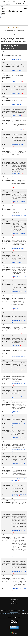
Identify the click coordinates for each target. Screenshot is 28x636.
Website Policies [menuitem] (14, 599)
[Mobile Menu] (25, 9)
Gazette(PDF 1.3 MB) (16, 81)
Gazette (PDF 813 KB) (16, 104)
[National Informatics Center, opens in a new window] (14, 627)
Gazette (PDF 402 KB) (16, 59)
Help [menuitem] (14, 601)
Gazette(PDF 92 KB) (16, 70)
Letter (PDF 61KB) (15, 345)
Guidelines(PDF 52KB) (16, 157)
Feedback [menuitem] (14, 606)
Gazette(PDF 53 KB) (16, 262)
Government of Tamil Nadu (20, 4)
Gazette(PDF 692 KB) (16, 93)
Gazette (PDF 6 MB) (16, 333)
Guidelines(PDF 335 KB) (17, 129)
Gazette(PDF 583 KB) (16, 173)
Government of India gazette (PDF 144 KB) (18, 479)
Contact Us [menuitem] (14, 603)
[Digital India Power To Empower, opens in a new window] (14, 633)
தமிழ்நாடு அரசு (7, 4)
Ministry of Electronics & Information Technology (10, 613)
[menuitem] (4, 1)
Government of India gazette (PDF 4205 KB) (18, 494)
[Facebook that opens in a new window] (13, 34)
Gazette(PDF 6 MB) (16, 115)
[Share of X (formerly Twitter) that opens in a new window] (15, 34)
